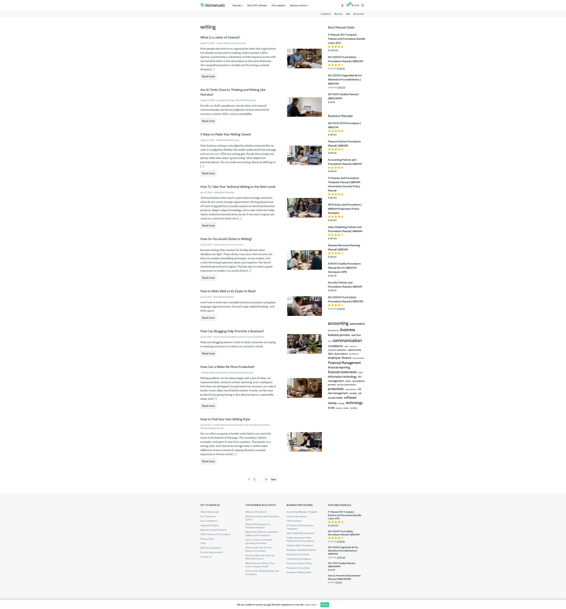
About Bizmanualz (209, 511)
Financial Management (344, 363)
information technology (342, 376)
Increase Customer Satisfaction (250, 336)
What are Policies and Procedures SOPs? (262, 518)
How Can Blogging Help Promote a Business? (232, 331)
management (336, 381)
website (346, 408)
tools (331, 407)
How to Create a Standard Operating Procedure (258, 541)
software (350, 397)
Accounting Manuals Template (302, 511)
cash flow (356, 335)
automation (357, 323)
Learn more (310, 604)
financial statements (342, 372)
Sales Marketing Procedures (301, 533)
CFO (329, 341)
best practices (333, 330)
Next (273, 479)
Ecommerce (354, 354)
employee (334, 358)
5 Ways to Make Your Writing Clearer (225, 134)
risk (359, 389)
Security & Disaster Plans (299, 563)
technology (354, 402)
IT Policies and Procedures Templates (300, 527)
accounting (338, 323)
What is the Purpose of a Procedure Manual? (257, 526)
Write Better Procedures (245, 100)
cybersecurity (354, 349)
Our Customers (207, 516)
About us (338, 14)
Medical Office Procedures (300, 545)
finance (346, 358)
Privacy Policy (207, 538)
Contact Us (206, 556)
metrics (348, 381)
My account (358, 14)
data (330, 353)
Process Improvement (211, 552)
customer (353, 346)
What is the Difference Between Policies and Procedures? (261, 534)
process (332, 384)
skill (359, 393)
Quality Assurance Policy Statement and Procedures (300, 539)
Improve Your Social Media (224, 336)
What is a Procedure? (256, 511)
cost (346, 346)
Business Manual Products (213, 529)
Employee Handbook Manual (301, 550)
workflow (353, 408)
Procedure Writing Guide (299, 572)
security (353, 393)
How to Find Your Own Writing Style (225, 419)
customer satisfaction (337, 350)
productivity (336, 389)
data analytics (341, 353)
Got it (325, 604)
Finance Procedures (297, 516)
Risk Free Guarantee (210, 547)
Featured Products (209, 525)
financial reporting (339, 367)
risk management (338, 393)
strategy (341, 403)
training (339, 408)
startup (332, 403)
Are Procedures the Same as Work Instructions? (259, 557)
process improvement (346, 385)
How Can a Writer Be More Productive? (227, 367)
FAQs (203, 543)
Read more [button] (208, 76)
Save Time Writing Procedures (257, 425)
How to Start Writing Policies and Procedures (262, 572)
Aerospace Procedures (298, 554)
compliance (335, 346)
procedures (359, 380)
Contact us (326, 14)
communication (347, 340)
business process (339, 335)
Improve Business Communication (231, 43)
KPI (359, 376)
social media (335, 397)
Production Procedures (298, 568)
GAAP (360, 372)
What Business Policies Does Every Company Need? (259, 565)
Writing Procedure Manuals (227, 140)
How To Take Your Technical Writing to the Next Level (237, 187)
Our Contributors (208, 520)
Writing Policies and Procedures (215, 372)
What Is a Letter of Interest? (220, 37)
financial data (358, 358)
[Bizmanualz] (212, 5)
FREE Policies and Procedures (215, 534)
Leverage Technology (225, 100)
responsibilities (350, 389)
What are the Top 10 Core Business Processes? (258, 549)
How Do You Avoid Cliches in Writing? (226, 239)
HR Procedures (294, 520)
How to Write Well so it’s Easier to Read (227, 291)
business (347, 329)
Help (348, 14)
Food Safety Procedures (299, 559)
